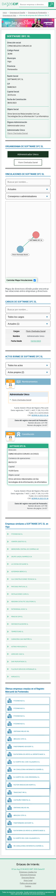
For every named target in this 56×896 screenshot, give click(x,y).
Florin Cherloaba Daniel (17, 133)
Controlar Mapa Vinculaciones (19, 280)
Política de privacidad (28, 883)
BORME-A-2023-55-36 (40, 415)
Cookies (28, 886)
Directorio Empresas (28, 874)
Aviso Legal (28, 880)
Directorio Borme (28, 877)
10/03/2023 (36, 341)
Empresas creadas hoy (28, 872)
